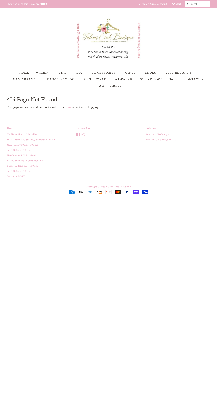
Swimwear (122, 79)
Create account (158, 4)
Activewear (94, 79)
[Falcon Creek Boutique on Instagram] (45, 4)
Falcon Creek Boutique (118, 186)
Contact (192, 79)
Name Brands (26, 79)
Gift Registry (179, 72)
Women (43, 72)
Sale (173, 79)
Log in (141, 4)
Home (24, 72)
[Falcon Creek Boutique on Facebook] (42, 4)
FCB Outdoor (151, 79)
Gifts (131, 72)
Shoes (151, 72)
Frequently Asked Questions (161, 139)
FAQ (101, 85)
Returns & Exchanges (157, 134)
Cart (178, 4)
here (68, 107)
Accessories (104, 72)
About (116, 85)
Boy (80, 72)
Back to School (61, 79)
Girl (63, 72)
